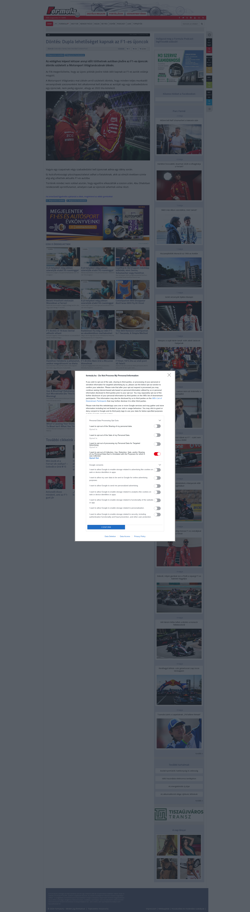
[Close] (170, 375)
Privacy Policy (139, 536)
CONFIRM (106, 527)
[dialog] (125, 456)
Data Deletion (110, 536)
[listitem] (125, 420)
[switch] (157, 426)
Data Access (125, 536)
